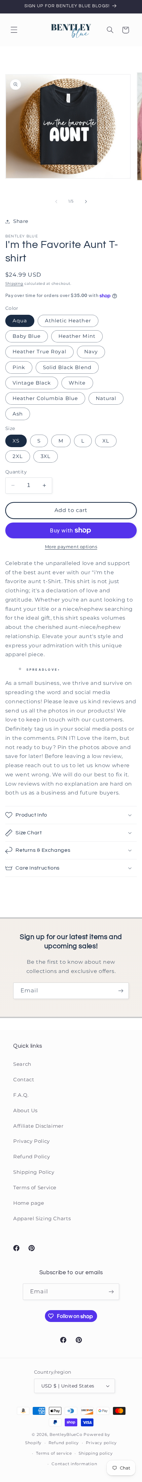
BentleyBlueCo (66, 1434)
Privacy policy (101, 1443)
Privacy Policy (31, 1141)
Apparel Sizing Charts (42, 1219)
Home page (28, 1203)
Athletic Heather (68, 321)
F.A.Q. (21, 1095)
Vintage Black (32, 383)
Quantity (16, 471)
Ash (18, 414)
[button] (13, 30)
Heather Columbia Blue (45, 398)
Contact (23, 1080)
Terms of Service (34, 1188)
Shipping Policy (33, 1172)
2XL (18, 456)
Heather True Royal (39, 352)
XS (16, 441)
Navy (91, 352)
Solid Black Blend (67, 367)
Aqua (20, 321)
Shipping (14, 284)
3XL (46, 456)
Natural (106, 398)
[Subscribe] (120, 991)
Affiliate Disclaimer (38, 1126)
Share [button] (20, 221)
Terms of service (54, 1453)
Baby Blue (27, 336)
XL (105, 441)
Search (22, 1064)
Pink (19, 367)
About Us (25, 1111)
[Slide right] (86, 201)
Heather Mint (76, 336)
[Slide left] (56, 201)
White (77, 383)
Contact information (74, 1464)
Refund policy (64, 1443)
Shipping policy (96, 1453)
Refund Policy (31, 1157)
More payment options (71, 546)
